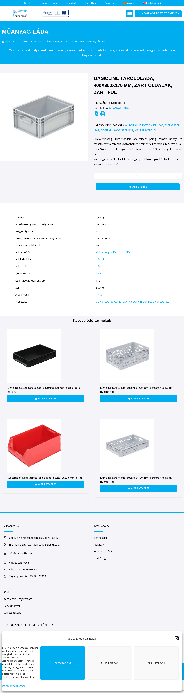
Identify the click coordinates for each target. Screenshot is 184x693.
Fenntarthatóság (49, 3)
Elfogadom (63, 663)
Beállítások (156, 663)
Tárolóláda (125, 252)
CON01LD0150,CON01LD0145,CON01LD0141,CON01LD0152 (132, 301)
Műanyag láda (25, 31)
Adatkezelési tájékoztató (12, 685)
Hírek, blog (90, 3)
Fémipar (106, 130)
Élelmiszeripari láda (107, 252)
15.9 (98, 273)
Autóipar (131, 125)
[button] (177, 638)
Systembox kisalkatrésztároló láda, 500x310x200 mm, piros (44, 477)
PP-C (99, 294)
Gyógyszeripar (123, 130)
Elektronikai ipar (151, 125)
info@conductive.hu (20, 553)
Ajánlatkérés (139, 186)
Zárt (98, 266)
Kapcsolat (109, 3)
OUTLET (27, 3)
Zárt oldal (101, 259)
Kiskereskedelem (146, 130)
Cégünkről (71, 3)
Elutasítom (109, 663)
